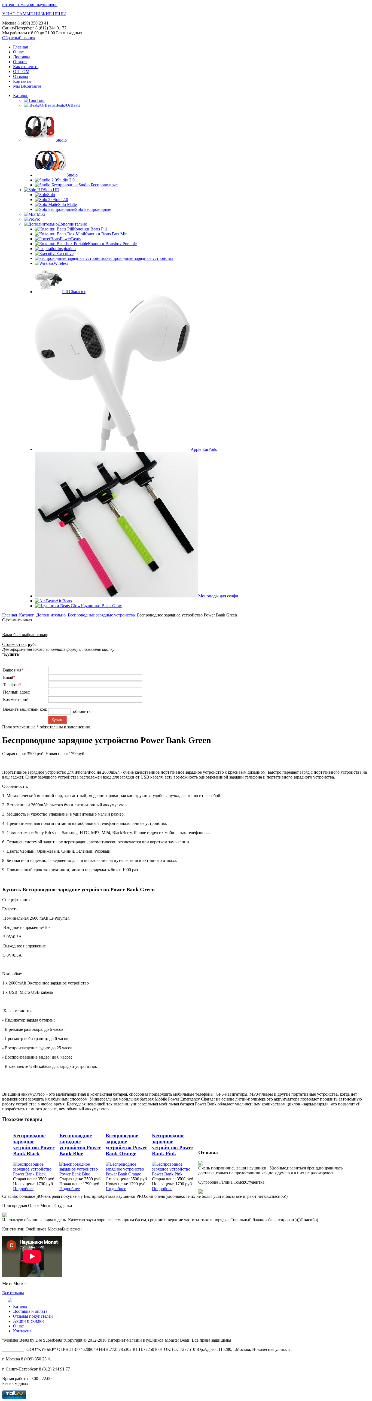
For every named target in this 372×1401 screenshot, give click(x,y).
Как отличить (25, 66)
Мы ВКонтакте (27, 86)
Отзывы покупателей (33, 1316)
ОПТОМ (21, 71)
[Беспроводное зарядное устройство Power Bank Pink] (175, 1174)
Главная (20, 47)
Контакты (22, 81)
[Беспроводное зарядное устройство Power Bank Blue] (82, 1174)
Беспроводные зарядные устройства (101, 615)
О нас (18, 52)
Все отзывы (13, 1292)
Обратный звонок (18, 37)
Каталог (20, 95)
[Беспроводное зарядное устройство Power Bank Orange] (129, 1174)
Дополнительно (51, 615)
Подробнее (23, 1188)
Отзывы (20, 76)
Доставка (21, 56)
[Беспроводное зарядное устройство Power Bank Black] (36, 1174)
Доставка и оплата (30, 1311)
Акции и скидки (28, 1321)
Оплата (20, 61)
